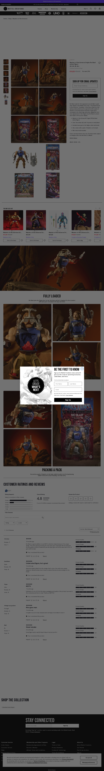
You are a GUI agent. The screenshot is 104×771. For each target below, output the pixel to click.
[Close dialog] (82, 368)
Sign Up (68, 400)
